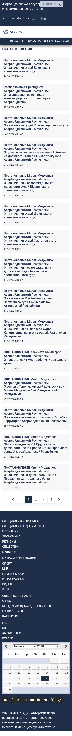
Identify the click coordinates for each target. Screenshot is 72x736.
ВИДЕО (7, 584)
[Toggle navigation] (64, 32)
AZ (4, 18)
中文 (43, 18)
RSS (4, 628)
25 (19, 684)
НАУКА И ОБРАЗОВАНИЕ (19, 558)
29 (57, 684)
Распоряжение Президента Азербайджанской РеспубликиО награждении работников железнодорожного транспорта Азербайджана (27, 94)
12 (29, 672)
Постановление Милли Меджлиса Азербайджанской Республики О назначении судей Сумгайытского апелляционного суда (30, 238)
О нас (6, 601)
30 (66, 684)
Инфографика (13, 579)
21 (47, 678)
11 (19, 672)
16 (66, 672)
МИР (5, 568)
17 (10, 678)
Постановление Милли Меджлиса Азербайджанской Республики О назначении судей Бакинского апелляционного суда (28, 65)
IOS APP (7, 638)
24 (10, 684)
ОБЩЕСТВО (10, 546)
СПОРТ (7, 563)
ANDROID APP (11, 633)
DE (19, 18)
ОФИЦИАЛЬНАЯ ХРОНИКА (20, 521)
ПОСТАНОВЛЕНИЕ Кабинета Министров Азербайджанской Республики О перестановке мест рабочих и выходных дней (35, 357)
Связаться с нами (16, 596)
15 (57, 672)
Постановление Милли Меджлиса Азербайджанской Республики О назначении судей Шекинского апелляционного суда (28, 211)
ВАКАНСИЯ (10, 616)
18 (19, 678)
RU (8, 18)
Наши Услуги (12, 611)
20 (38, 678)
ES (28, 18)
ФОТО (6, 589)
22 (57, 678)
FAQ (4, 623)
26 (29, 684)
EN (13, 18)
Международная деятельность (27, 606)
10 (10, 672)
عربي (34, 18)
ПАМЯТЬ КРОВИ (13, 574)
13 (38, 672)
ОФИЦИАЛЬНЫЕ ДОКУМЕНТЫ (23, 526)
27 (38, 684)
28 (47, 684)
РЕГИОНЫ (9, 541)
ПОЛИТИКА (10, 531)
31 (10, 690)
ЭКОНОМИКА (11, 536)
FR (23, 18)
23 (66, 678)
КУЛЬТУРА (9, 552)
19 (29, 678)
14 (47, 672)
